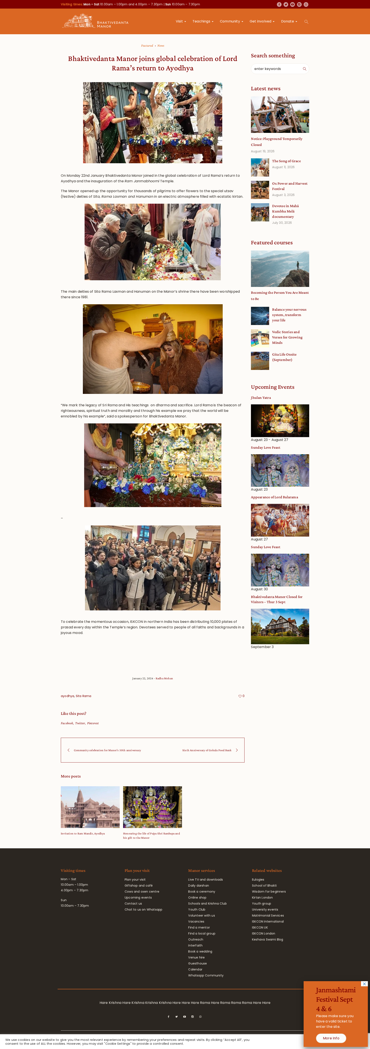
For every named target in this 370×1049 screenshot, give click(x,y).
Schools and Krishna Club (207, 903)
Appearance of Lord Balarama (274, 497)
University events (265, 909)
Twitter (80, 723)
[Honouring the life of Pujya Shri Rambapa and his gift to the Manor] (152, 807)
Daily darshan (198, 885)
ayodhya (67, 696)
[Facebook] (279, 4)
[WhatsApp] (306, 4)
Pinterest (93, 723)
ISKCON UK (260, 927)
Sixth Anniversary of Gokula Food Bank (206, 750)
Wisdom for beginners (269, 891)
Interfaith (195, 945)
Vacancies (196, 921)
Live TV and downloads (205, 879)
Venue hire (196, 957)
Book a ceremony (201, 891)
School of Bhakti (264, 885)
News (160, 45)
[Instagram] (299, 4)
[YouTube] (292, 4)
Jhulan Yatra (261, 397)
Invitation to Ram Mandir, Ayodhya (83, 833)
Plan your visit (135, 879)
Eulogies (258, 879)
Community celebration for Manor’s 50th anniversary (107, 750)
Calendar (195, 969)
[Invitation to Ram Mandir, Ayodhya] (90, 807)
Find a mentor (199, 927)
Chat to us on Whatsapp (143, 909)
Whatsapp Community (206, 975)
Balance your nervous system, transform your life (289, 314)
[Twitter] (285, 4)
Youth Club (196, 909)
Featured (147, 45)
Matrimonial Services (268, 915)
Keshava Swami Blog (267, 939)
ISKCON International (268, 921)
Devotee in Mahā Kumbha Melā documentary (285, 211)
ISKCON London (263, 933)
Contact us (133, 903)
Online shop (197, 897)
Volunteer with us (201, 915)
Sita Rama (83, 696)
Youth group (261, 903)
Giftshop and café (139, 885)
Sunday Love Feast (265, 447)
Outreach (195, 939)
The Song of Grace (286, 161)
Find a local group (201, 933)
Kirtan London (262, 897)
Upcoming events (138, 897)
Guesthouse (197, 963)
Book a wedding (200, 951)
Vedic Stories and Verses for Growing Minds (287, 337)
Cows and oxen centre (142, 891)
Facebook (67, 723)
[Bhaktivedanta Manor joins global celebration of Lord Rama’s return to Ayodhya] (152, 122)
